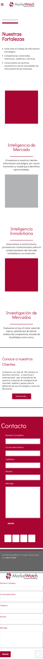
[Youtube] (15, 538)
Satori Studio (11, 557)
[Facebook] (23, 538)
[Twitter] (31, 538)
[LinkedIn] (7, 538)
